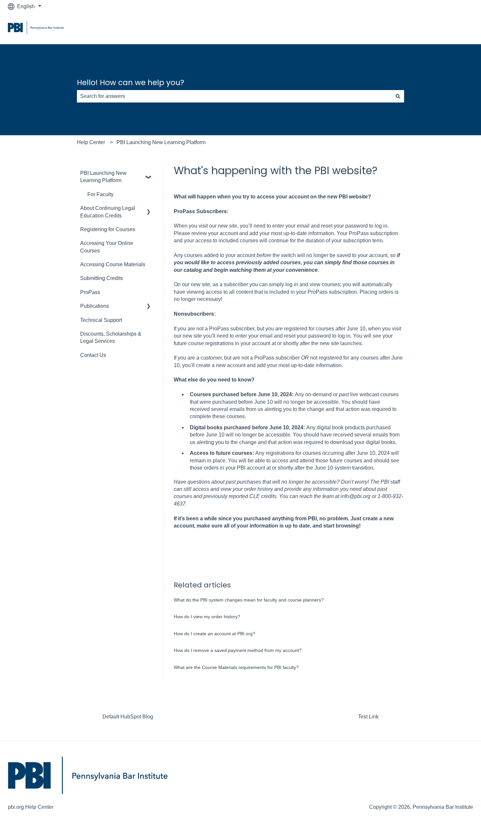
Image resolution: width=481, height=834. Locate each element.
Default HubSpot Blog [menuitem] (127, 716)
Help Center (91, 142)
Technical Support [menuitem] (101, 320)
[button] (148, 173)
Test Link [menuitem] (368, 716)
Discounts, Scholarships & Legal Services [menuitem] (110, 337)
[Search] (398, 96)
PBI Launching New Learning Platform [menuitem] (103, 176)
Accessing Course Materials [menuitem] (112, 264)
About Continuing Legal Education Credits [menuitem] (107, 211)
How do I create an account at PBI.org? (214, 633)
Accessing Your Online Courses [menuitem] (106, 246)
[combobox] (234, 96)
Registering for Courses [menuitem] (107, 229)
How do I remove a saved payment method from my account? (238, 650)
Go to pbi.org (452, 28)
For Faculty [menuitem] (100, 194)
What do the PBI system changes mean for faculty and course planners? (249, 599)
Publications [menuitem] (94, 306)
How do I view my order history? (207, 616)
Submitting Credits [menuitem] (101, 278)
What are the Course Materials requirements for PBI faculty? (236, 667)
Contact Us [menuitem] (93, 355)
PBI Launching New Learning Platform (160, 142)
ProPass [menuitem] (90, 292)
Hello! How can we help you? (130, 82)
